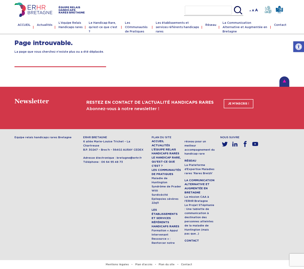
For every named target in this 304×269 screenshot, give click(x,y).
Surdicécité (160, 194)
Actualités (44, 24)
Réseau (210, 24)
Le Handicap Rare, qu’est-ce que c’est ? (103, 27)
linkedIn (235, 144)
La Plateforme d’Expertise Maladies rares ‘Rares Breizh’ (199, 169)
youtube (255, 144)
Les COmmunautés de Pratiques (136, 27)
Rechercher (238, 10)
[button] (298, 46)
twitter (225, 144)
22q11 (155, 202)
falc (279, 10)
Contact (280, 24)
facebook (245, 144)
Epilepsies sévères (165, 198)
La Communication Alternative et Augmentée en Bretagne (245, 27)
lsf (268, 10)
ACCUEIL (24, 24)
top (284, 81)
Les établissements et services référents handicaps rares (177, 27)
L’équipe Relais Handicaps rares (71, 25)
